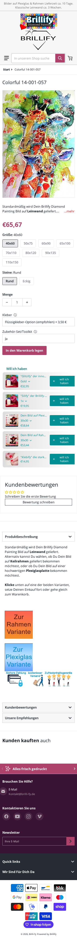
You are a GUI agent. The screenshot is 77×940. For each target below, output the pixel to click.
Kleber (7, 315)
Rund (10, 281)
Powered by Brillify (46, 934)
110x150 (12, 262)
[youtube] (17, 816)
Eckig (26, 281)
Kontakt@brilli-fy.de (22, 794)
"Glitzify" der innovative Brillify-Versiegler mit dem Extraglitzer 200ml (34, 376)
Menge (7, 294)
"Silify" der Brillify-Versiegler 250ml (34, 396)
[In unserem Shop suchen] (60, 58)
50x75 (28, 243)
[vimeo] (39, 816)
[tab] (38, 537)
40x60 (10, 243)
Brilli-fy (32, 934)
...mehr (69, 211)
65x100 (65, 243)
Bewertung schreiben (38, 502)
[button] (6, 58)
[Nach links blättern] (2, 769)
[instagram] (28, 816)
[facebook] (6, 816)
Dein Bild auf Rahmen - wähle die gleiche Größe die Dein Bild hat (34, 435)
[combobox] (37, 58)
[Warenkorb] (70, 58)
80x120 (30, 253)
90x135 (50, 253)
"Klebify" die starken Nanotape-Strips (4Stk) (34, 457)
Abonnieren (70, 841)
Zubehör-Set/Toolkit (17, 331)
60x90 (46, 243)
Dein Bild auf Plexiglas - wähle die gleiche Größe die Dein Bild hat (34, 415)
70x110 (11, 253)
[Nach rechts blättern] (74, 769)
